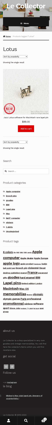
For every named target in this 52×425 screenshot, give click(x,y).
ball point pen (9, 268)
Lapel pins (10, 209)
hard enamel (27, 277)
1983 (17, 252)
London (38, 283)
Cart (40, 418)
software (38, 303)
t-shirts (9, 227)
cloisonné (33, 268)
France (33, 272)
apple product (27, 264)
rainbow (28, 303)
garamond (42, 273)
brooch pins (11, 196)
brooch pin (21, 268)
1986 (25, 252)
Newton (29, 295)
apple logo (11, 263)
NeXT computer (13, 218)
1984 (21, 252)
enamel (23, 273)
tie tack (36, 308)
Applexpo (37, 264)
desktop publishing (11, 273)
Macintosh (11, 288)
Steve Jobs (15, 308)
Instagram (12, 382)
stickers (9, 222)
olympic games (11, 298)
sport (6, 308)
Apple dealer (26, 258)
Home (8, 36)
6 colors (8, 252)
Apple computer (13, 191)
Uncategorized (12, 231)
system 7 (24, 308)
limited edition (28, 283)
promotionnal (13, 303)
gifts (5, 278)
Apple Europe (41, 258)
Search (26, 420)
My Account (8, 420)
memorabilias (14, 294)
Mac (8, 214)
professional (34, 298)
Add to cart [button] (26, 128)
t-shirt (30, 308)
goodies (9, 200)
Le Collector (25, 6)
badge (44, 264)
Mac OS (24, 288)
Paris (23, 298)
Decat (42, 268)
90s (15, 252)
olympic (38, 294)
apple (29, 252)
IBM (7, 205)
